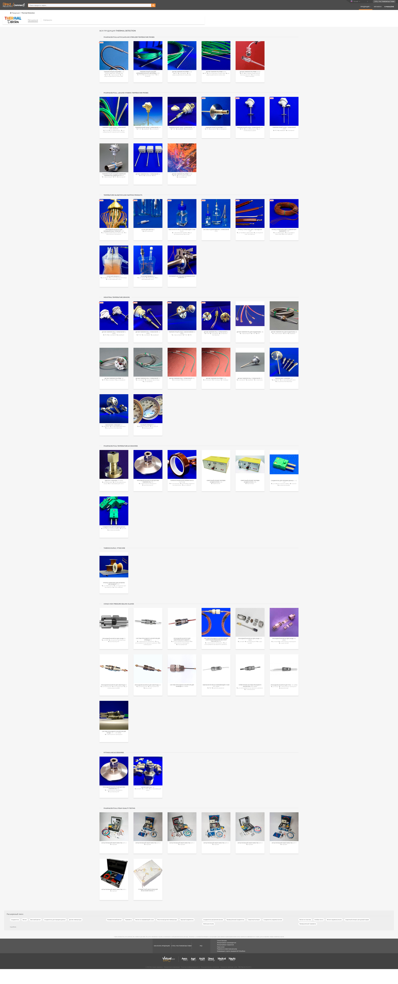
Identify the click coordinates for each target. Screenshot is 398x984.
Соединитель (15, 919)
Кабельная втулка (208, 924)
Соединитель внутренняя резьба (213, 919)
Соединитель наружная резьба (273, 919)
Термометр (128, 919)
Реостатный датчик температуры (167, 919)
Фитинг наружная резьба (334, 919)
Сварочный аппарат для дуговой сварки (357, 919)
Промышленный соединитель (235, 919)
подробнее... (13, 926)
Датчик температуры (75, 919)
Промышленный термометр (307, 924)
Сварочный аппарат (254, 919)
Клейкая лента (319, 919)
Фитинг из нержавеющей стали (144, 919)
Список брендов (222, 940)
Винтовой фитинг (35, 919)
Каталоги (377, 6)
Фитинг (25, 919)
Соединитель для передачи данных (55, 919)
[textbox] (89, 5)
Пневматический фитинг (114, 919)
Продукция (364, 6)
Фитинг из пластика (305, 919)
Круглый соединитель (187, 919)
